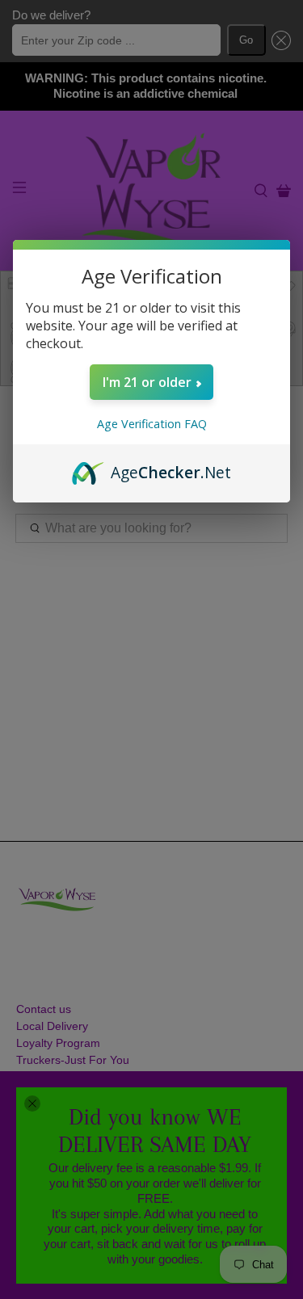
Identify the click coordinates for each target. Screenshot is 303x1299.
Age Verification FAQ (152, 423)
